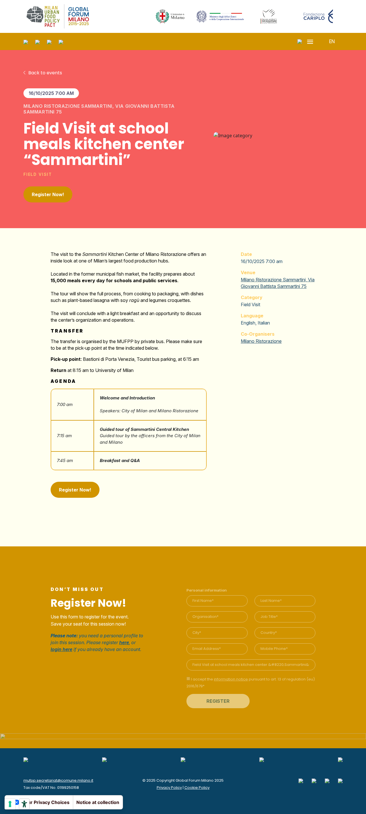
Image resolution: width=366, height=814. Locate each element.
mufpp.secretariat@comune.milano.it (58, 780)
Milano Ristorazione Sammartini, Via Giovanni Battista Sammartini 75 (99, 109)
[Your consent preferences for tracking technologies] (10, 804)
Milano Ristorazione (261, 341)
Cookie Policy (197, 787)
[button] (330, 41)
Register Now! (48, 194)
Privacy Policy (169, 787)
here (124, 642)
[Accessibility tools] (24, 804)
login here (61, 649)
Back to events (45, 72)
